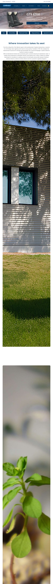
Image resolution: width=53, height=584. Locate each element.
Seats (23, 5)
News (39, 5)
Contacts (44, 5)
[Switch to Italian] (48, 6)
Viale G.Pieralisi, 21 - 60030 (9, 1)
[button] (24, 28)
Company (16, 5)
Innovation (31, 5)
